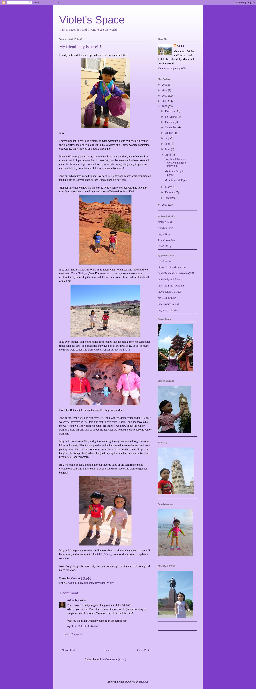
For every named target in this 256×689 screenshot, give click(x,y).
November (171, 116)
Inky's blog (105, 554)
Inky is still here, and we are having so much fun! (176, 162)
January (169, 197)
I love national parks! (169, 291)
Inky (79, 582)
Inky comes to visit (168, 310)
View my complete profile (172, 68)
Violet (110, 582)
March (169, 186)
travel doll (100, 582)
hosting (72, 582)
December (171, 111)
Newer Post (68, 650)
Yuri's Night (77, 273)
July (167, 138)
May (168, 149)
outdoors (88, 582)
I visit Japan (164, 261)
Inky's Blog (164, 234)
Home (106, 650)
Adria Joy (73, 600)
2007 (165, 204)
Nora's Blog (164, 246)
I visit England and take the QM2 (176, 273)
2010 (165, 95)
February (170, 192)
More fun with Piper (176, 180)
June (168, 143)
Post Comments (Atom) (113, 659)
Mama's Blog (165, 221)
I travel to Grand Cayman (172, 267)
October (170, 122)
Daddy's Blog (165, 227)
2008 (165, 106)
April (168, 154)
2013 (165, 84)
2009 (165, 100)
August (169, 132)
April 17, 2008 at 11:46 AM (82, 626)
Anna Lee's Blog (167, 240)
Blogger (143, 681)
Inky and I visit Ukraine (171, 285)
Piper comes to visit (168, 303)
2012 (165, 90)
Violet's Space (92, 20)
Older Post (143, 650)
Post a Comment (73, 634)
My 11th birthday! (167, 297)
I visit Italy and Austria (170, 279)
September (171, 127)
